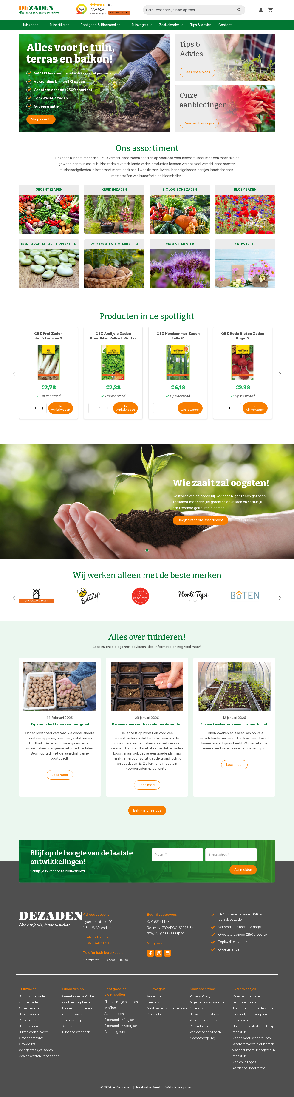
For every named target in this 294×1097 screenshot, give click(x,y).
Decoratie (69, 1026)
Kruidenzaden (29, 1002)
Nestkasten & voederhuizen (168, 1008)
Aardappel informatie (248, 1068)
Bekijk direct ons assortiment (200, 520)
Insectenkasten (73, 1014)
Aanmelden (243, 870)
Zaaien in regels (244, 1062)
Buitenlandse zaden (34, 1032)
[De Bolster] (140, 604)
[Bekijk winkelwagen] (270, 9)
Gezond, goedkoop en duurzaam (249, 1017)
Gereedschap (72, 1020)
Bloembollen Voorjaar (120, 1026)
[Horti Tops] (193, 604)
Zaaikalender (169, 25)
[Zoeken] (239, 10)
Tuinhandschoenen (76, 1032)
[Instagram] (158, 953)
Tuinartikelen (59, 25)
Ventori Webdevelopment (173, 1087)
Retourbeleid (199, 1026)
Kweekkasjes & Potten (78, 996)
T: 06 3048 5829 (96, 943)
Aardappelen (114, 1014)
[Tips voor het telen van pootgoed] (59, 686)
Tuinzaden (30, 25)
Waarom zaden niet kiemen (253, 1044)
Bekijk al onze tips (147, 810)
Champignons (115, 1032)
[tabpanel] (147, 501)
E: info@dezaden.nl (97, 937)
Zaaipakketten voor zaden (39, 1056)
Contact (225, 25)
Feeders (153, 1002)
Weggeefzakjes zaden (36, 1050)
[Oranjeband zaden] (36, 604)
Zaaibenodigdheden (77, 1002)
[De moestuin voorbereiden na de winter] (147, 686)
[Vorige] (14, 373)
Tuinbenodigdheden (77, 1008)
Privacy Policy (200, 996)
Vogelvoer (155, 996)
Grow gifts (27, 1044)
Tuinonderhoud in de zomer (253, 1008)
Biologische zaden (33, 996)
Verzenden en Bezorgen (208, 1020)
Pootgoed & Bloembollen (100, 25)
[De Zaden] (39, 10)
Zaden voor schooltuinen (251, 1038)
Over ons (197, 1008)
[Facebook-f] (150, 953)
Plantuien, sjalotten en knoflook (121, 1005)
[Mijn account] (261, 9)
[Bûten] (245, 604)
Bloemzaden (28, 1026)
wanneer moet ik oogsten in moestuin (253, 1053)
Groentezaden (30, 1008)
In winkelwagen (60, 408)
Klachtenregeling (202, 1038)
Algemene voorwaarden (208, 1002)
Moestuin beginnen (246, 996)
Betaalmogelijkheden (206, 1014)
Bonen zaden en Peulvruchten (31, 1017)
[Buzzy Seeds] (88, 604)
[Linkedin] (167, 953)
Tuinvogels (139, 25)
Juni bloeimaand (244, 1002)
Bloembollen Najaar (119, 1020)
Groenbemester (31, 1038)
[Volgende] (279, 373)
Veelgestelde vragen (205, 1032)
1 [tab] (147, 550)
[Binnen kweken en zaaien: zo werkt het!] (234, 686)
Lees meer (59, 775)
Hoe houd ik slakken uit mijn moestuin (253, 1029)
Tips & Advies (201, 25)
